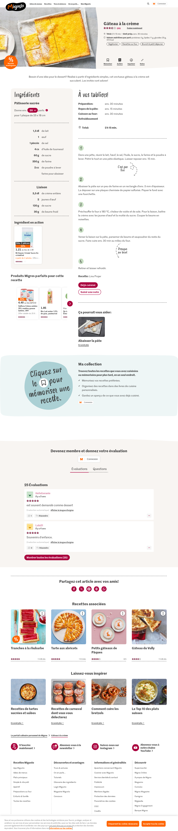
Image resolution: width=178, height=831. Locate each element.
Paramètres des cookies (105, 801)
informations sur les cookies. (61, 828)
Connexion (162, 4)
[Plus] (149, 516)
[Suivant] (70, 303)
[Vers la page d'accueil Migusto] (16, 4)
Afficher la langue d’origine (62, 510)
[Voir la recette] (28, 635)
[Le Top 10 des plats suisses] (149, 702)
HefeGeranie (42, 493)
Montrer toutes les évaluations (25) (47, 557)
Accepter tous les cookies (153, 823)
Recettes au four (129, 44)
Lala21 (39, 525)
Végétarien (113, 44)
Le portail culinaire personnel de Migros (29, 735)
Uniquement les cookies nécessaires (123, 823)
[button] (30, 495)
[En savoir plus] (91, 343)
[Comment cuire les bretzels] (109, 702)
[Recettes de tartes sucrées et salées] (28, 702)
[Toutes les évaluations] (110, 28)
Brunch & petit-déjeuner (152, 44)
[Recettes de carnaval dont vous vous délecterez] (68, 702)
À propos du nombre (47, 110)
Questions (100, 469)
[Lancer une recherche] (148, 3)
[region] (89, 823)
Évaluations (79, 469)
